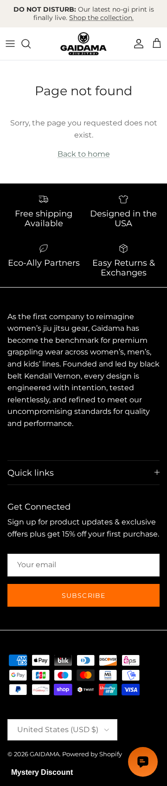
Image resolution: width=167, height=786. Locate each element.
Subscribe (83, 595)
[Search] (30, 43)
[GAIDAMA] (83, 43)
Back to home (84, 154)
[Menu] (10, 43)
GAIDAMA (44, 754)
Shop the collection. (101, 17)
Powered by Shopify (92, 754)
